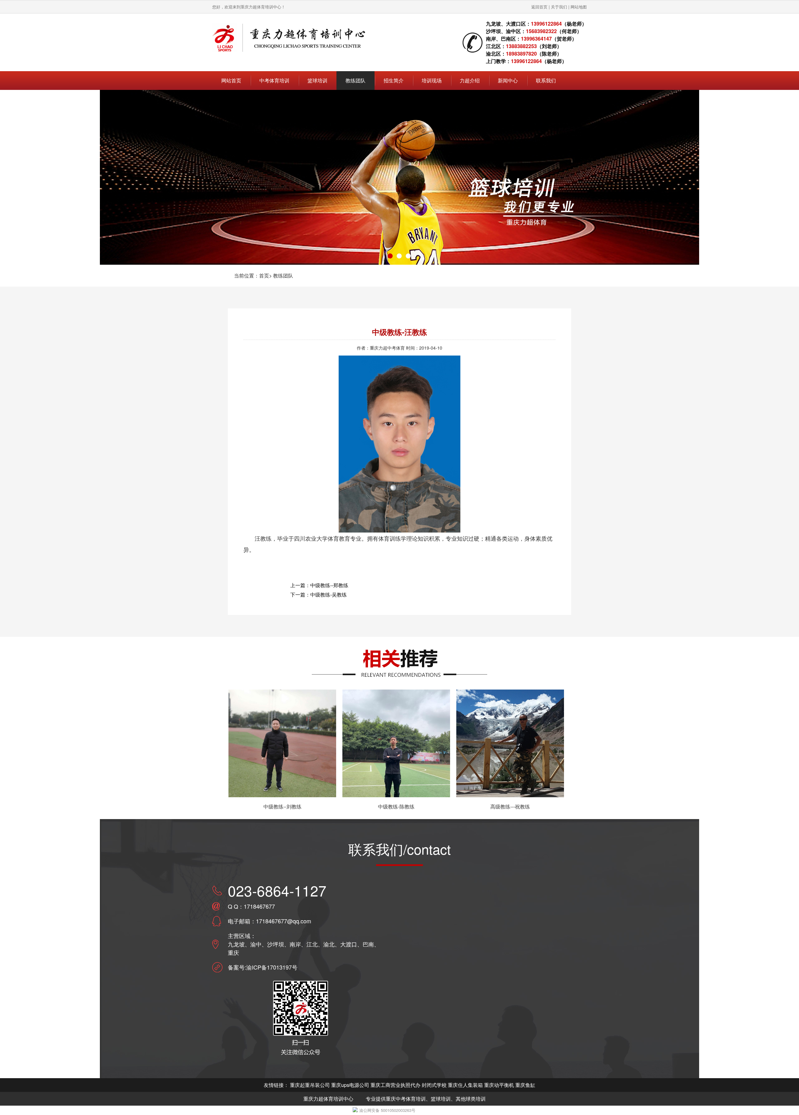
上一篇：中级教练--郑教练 (319, 585)
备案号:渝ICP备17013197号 (262, 967)
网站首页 (231, 80)
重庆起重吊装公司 (310, 1084)
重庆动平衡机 (499, 1084)
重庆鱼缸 (525, 1084)
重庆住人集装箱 (465, 1084)
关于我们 (559, 7)
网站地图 (579, 7)
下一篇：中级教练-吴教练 (318, 594)
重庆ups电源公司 (350, 1084)
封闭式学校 (434, 1084)
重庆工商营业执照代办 (395, 1084)
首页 (264, 275)
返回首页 (539, 7)
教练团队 (283, 275)
